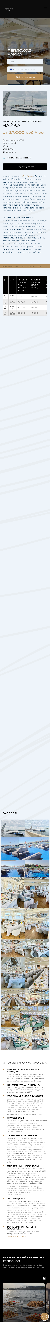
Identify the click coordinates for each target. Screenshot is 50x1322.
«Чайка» (27, 176)
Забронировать (25, 77)
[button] (25, 166)
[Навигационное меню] (45, 9)
